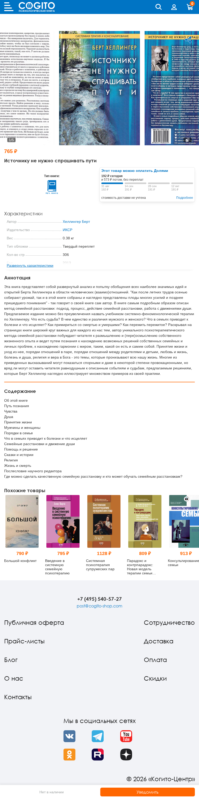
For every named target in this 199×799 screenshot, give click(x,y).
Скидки (155, 678)
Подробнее (184, 198)
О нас (13, 678)
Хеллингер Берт (76, 221)
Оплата (155, 659)
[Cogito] (37, 7)
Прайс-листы (24, 641)
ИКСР (67, 230)
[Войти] (174, 7)
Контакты (18, 697)
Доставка (158, 641)
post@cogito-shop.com (99, 605)
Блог (11, 659)
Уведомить (148, 792)
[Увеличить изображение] (187, 140)
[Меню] (9, 7)
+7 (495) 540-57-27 (99, 599)
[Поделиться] (188, 40)
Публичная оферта (34, 622)
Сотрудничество (169, 622)
